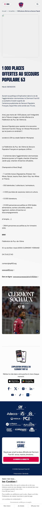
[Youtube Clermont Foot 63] (13, 395)
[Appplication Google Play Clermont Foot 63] (27, 381)
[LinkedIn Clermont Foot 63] (31, 388)
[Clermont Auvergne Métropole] (10, 429)
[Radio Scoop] (23, 413)
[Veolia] (16, 418)
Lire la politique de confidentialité (11, 499)
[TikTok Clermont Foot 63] (21, 395)
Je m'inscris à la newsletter (21, 459)
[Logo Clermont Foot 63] (21, 5)
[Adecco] (13, 413)
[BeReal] (28, 395)
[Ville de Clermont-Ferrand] (21, 429)
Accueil (4, 11)
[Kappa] (32, 429)
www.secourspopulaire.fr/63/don (25, 277)
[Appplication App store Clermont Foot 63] (14, 381)
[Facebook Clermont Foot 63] (9, 388)
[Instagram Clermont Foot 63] (24, 388)
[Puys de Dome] (30, 424)
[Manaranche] (31, 413)
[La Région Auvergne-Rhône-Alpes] (14, 424)
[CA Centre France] (21, 407)
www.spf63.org (7, 270)
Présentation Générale (21, 474)
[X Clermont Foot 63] (16, 388)
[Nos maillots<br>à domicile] (21, 310)
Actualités (12, 11)
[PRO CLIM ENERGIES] (27, 418)
